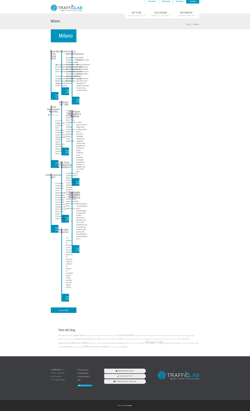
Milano (113, 339)
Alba (63, 335)
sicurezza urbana (117, 343)
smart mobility (169, 343)
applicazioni (80, 335)
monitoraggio (145, 339)
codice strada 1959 (98, 335)
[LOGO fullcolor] (66, 8)
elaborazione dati (152, 335)
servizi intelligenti (103, 343)
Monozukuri (125, 405)
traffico (86, 346)
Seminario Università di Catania (74, 195)
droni (137, 335)
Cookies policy (82, 373)
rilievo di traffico (80, 342)
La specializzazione (74, 52)
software (177, 343)
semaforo (93, 343)
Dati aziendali (84, 376)
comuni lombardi (112, 335)
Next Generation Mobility (53, 109)
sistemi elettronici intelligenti (135, 343)
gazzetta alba (183, 335)
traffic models (77, 347)
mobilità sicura (135, 339)
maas (57, 115)
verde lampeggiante (122, 347)
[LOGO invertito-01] (178, 375)
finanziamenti (164, 335)
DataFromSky (126, 335)
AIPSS (60, 335)
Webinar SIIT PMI (64, 103)
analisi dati (69, 335)
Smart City (154, 342)
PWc (179, 339)
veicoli (112, 347)
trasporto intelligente (100, 346)
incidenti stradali (94, 339)
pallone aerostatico (162, 339)
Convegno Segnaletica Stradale (74, 114)
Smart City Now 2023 (53, 55)
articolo (89, 335)
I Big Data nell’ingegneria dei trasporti (64, 165)
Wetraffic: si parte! (63, 231)
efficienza (142, 335)
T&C (79, 380)
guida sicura (81, 339)
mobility (120, 339)
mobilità (127, 339)
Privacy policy (82, 370)
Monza (153, 339)
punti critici (174, 339)
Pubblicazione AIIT (53, 176)
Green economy (70, 339)
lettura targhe (106, 339)
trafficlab (68, 346)
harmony (52, 115)
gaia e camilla (173, 335)
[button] (142, 12)
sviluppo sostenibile (187, 343)
